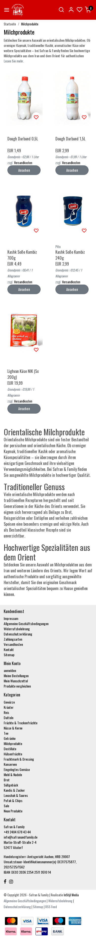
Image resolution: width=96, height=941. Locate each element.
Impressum (11, 618)
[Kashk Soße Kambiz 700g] (24, 211)
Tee (6, 733)
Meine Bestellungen (16, 675)
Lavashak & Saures (16, 795)
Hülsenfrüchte (13, 753)
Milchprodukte (29, 24)
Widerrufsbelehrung (17, 628)
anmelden (10, 670)
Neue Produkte (13, 810)
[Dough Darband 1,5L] (72, 98)
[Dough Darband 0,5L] (24, 98)
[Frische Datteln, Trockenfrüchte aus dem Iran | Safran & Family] (18, 10)
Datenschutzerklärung (18, 633)
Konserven (10, 764)
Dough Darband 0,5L (22, 139)
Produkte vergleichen (17, 686)
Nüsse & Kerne (13, 727)
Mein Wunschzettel (16, 680)
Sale (6, 805)
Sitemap (9, 654)
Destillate (10, 748)
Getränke (10, 738)
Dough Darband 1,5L (70, 139)
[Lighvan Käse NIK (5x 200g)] (24, 330)
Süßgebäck (11, 784)
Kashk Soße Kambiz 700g (22, 255)
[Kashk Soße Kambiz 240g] (72, 211)
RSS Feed (51, 906)
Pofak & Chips (13, 800)
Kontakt (9, 649)
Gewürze (9, 702)
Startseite (10, 24)
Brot (7, 779)
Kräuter (9, 707)
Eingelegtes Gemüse (17, 769)
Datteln (8, 717)
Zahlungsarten (13, 639)
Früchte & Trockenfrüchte (20, 722)
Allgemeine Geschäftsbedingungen (26, 623)
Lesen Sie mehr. (14, 60)
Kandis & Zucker (14, 790)
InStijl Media (71, 895)
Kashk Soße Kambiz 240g (70, 255)
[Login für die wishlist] (36, 116)
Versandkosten (23, 162)
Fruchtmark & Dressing (19, 759)
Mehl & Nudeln (13, 774)
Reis (6, 712)
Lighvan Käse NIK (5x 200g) (23, 374)
